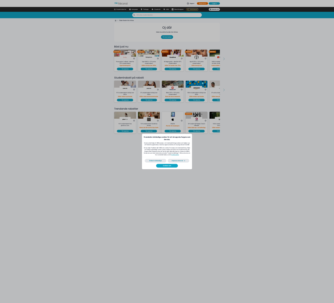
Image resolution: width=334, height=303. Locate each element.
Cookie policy (175, 154)
